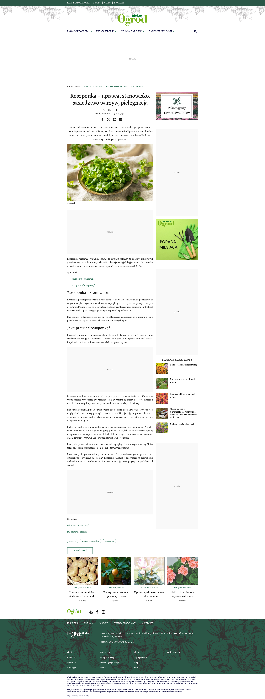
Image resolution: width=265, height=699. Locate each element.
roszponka (109, 541)
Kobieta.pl (71, 657)
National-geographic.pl (109, 662)
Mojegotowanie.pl (107, 657)
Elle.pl (69, 652)
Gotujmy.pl (71, 667)
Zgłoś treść (80, 550)
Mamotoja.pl (105, 652)
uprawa (72, 541)
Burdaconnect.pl (173, 652)
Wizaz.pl (137, 667)
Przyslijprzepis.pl (140, 657)
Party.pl (103, 667)
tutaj (87, 696)
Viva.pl (136, 662)
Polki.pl (136, 652)
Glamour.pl (71, 662)
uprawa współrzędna (90, 541)
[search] (195, 31)
